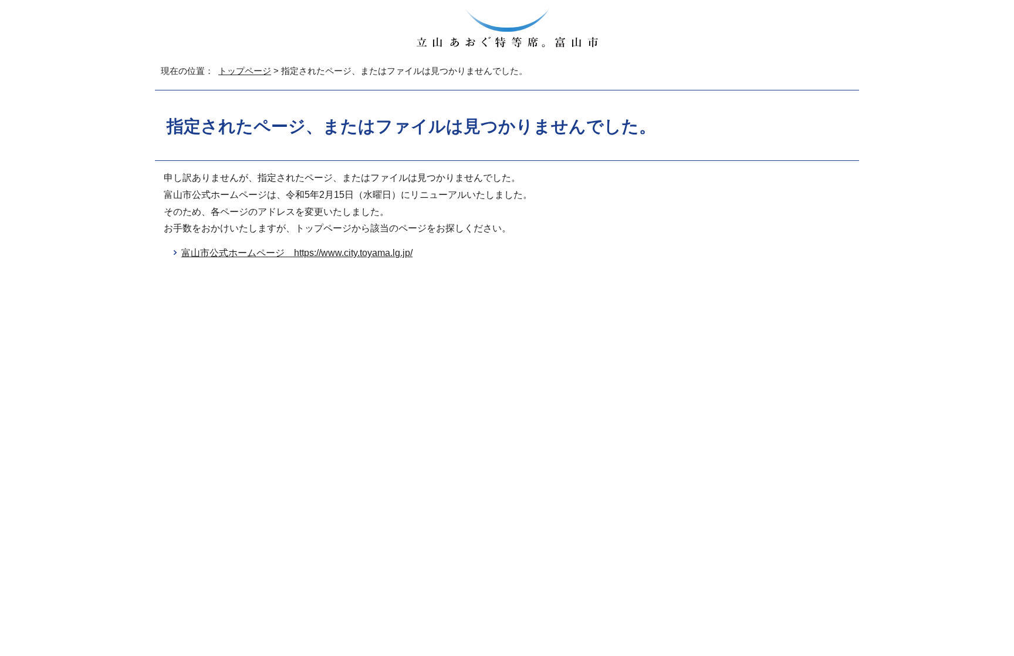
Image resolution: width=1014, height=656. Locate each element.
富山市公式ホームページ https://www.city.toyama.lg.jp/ (297, 253)
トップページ (244, 71)
